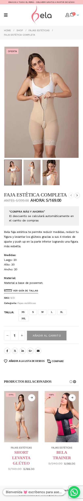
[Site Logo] (41, 15)
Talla (8, 312)
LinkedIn (23, 351)
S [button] (33, 312)
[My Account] (67, 15)
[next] (77, 195)
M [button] (43, 312)
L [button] (52, 312)
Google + (30, 351)
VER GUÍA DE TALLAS (25, 290)
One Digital (47, 494)
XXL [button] (24, 318)
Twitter (15, 351)
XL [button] (61, 312)
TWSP (60, 494)
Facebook (7, 351)
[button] (6, 15)
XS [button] (23, 312)
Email (38, 351)
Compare (58, 361)
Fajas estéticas (27, 303)
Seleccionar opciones (31, 397)
